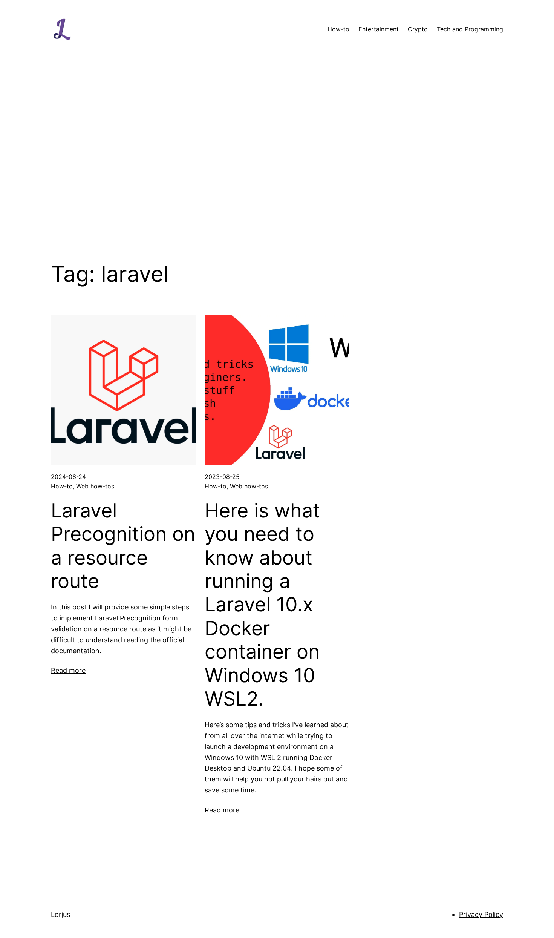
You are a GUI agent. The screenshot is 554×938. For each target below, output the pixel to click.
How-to (62, 486)
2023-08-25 (222, 477)
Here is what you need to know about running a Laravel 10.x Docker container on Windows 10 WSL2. (262, 605)
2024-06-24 (68, 477)
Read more (68, 670)
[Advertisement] (277, 160)
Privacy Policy (481, 914)
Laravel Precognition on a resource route (123, 546)
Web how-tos (95, 486)
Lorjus (60, 914)
